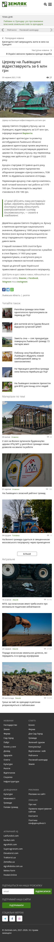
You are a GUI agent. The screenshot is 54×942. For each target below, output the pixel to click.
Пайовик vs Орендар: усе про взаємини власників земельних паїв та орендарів (23, 22)
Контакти (33, 816)
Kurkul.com (9, 840)
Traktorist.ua (10, 857)
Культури (8, 794)
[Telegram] (8, 289)
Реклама (34, 789)
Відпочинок (9, 772)
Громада (33, 738)
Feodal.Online (10, 874)
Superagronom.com (13, 848)
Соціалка (8, 777)
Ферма (7, 733)
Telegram (6, 281)
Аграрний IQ (11, 831)
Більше (27, 553)
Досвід (7, 751)
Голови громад (11, 807)
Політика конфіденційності (37, 822)
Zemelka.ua (9, 861)
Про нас (32, 804)
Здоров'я (8, 755)
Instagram (22, 281)
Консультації (35, 746)
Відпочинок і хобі (37, 751)
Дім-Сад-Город (36, 733)
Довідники (10, 789)
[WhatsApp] (12, 289)
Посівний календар (29, 30)
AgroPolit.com (10, 844)
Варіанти (27, 133)
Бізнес (32, 725)
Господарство (10, 725)
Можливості (9, 798)
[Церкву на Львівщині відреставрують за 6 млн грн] (27, 99)
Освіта (7, 759)
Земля (15, 599)
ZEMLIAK (33, 799)
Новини (14, 437)
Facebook (33, 278)
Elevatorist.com (11, 853)
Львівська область (11, 295)
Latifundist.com (11, 835)
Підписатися (42, 891)
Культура (8, 764)
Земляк (22, 278)
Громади (8, 802)
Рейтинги (12, 30)
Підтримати (16, 905)
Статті (32, 720)
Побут (6, 742)
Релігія (7, 768)
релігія (26, 295)
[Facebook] (4, 289)
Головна (15, 535)
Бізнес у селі (10, 746)
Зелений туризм (37, 742)
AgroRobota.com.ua (13, 866)
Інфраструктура (11, 781)
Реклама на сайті (37, 794)
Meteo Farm (9, 870)
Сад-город (9, 738)
